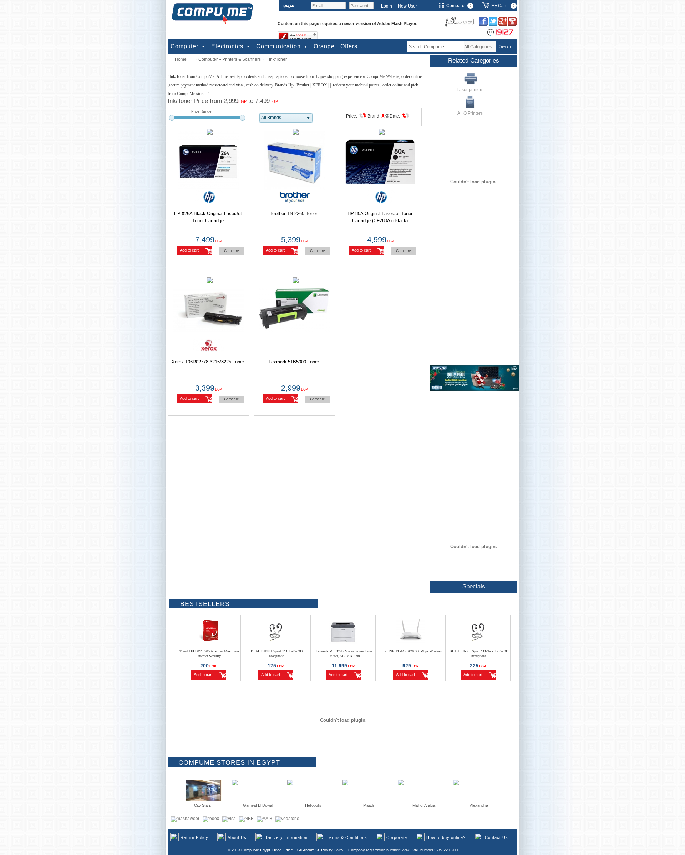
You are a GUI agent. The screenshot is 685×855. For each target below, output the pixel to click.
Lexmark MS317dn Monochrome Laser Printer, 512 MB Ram (344, 653)
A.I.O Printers (470, 113)
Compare (231, 251)
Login (386, 6)
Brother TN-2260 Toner (293, 213)
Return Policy (194, 837)
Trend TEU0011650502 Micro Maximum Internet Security (209, 653)
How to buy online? (446, 837)
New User (407, 6)
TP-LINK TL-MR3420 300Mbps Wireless (411, 651)
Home (181, 59)
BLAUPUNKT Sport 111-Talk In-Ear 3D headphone (479, 653)
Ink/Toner (278, 59)
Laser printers (470, 89)
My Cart (498, 5)
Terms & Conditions (347, 837)
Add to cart (189, 250)
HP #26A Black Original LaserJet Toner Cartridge (208, 217)
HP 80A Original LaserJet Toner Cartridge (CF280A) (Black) (379, 217)
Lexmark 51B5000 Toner (294, 361)
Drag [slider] (171, 118)
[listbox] (286, 118)
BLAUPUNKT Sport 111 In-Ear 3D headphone (277, 653)
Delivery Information (287, 837)
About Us (237, 837)
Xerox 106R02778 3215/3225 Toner (208, 361)
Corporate (396, 837)
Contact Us (496, 837)
